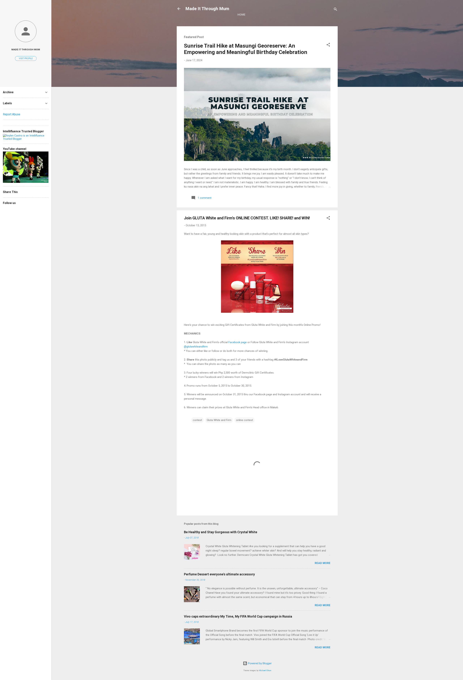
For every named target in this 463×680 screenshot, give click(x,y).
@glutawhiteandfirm (196, 346)
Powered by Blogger (259, 663)
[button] (328, 45)
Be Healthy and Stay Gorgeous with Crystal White (220, 532)
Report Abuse (11, 114)
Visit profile (26, 58)
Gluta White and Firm (219, 420)
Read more (322, 563)
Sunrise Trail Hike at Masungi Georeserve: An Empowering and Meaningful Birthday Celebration (245, 49)
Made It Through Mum (207, 8)
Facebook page (237, 342)
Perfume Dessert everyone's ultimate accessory (219, 574)
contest (197, 420)
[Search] (335, 9)
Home (241, 14)
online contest (244, 420)
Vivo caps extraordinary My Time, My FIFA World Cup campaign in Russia (238, 616)
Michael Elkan (265, 670)
